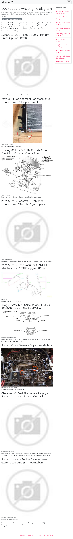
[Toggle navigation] (69, 2)
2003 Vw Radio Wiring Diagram (63, 23)
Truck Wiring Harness (62, 61)
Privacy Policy (48, 535)
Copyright (31, 535)
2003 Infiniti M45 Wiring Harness (63, 29)
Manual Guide (9, 2)
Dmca (39, 535)
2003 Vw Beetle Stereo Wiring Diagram (63, 57)
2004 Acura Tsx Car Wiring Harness (62, 18)
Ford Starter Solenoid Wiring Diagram (62, 12)
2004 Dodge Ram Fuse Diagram (63, 34)
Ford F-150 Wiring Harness (61, 40)
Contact (22, 535)
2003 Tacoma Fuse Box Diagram (63, 51)
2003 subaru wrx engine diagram (11, 19)
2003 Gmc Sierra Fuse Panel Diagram (62, 46)
